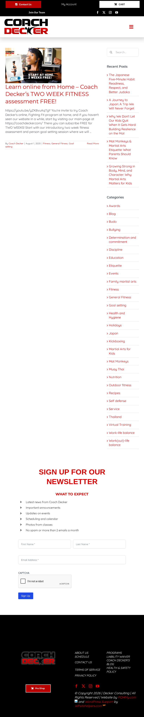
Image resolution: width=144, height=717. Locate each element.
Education (116, 258)
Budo (113, 222)
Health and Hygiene (117, 315)
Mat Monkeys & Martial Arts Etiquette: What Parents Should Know (120, 149)
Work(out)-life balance (119, 443)
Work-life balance (122, 433)
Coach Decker (16, 143)
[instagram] (110, 12)
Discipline (115, 250)
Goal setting (117, 305)
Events (113, 273)
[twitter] (104, 12)
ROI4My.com (127, 697)
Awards (114, 206)
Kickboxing (117, 341)
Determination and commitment (122, 239)
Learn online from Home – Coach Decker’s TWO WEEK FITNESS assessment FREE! (51, 94)
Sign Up (25, 595)
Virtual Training (120, 425)
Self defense (117, 401)
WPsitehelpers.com (89, 706)
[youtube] (116, 12)
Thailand (115, 417)
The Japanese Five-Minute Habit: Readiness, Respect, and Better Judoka (122, 83)
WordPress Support (99, 702)
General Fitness (59, 143)
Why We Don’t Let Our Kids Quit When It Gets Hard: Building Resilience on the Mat (122, 124)
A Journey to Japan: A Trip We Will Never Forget (121, 104)
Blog (112, 214)
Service (114, 409)
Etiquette (115, 266)
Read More (93, 143)
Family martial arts (122, 281)
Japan (113, 333)
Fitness (46, 143)
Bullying (114, 230)
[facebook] (97, 12)
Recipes (114, 393)
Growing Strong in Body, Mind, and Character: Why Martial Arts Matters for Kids (122, 174)
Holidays (115, 325)
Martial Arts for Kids (120, 351)
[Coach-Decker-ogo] (26, 20)
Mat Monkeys (118, 361)
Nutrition (115, 377)
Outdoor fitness (120, 385)
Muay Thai (116, 369)
